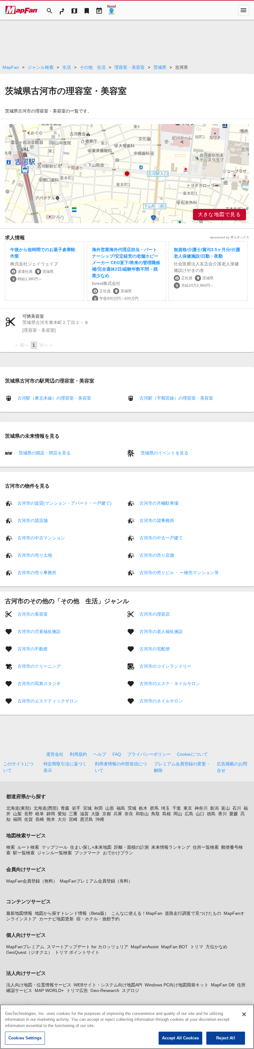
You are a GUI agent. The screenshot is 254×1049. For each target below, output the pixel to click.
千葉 (176, 808)
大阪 (95, 813)
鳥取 (155, 813)
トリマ (196, 946)
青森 (65, 808)
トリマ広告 (77, 990)
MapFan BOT (174, 946)
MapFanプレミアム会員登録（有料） (96, 881)
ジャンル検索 (41, 67)
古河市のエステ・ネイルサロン (169, 683)
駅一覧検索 (24, 852)
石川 (236, 808)
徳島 (211, 813)
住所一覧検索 (206, 847)
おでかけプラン (118, 852)
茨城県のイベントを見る (163, 452)
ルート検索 (28, 847)
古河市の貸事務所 (156, 520)
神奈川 (201, 808)
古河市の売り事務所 (36, 572)
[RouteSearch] (62, 10)
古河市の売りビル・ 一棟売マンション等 (179, 572)
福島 (120, 808)
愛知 (62, 813)
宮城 (87, 808)
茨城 (132, 808)
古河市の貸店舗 (32, 520)
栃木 (143, 808)
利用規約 (78, 754)
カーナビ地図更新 (56, 918)
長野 (28, 813)
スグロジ (130, 990)
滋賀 (84, 813)
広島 (189, 813)
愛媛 (233, 813)
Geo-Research (104, 990)
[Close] (244, 1014)
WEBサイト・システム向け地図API (108, 984)
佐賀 (28, 819)
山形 (109, 808)
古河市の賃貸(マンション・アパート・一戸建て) (64, 502)
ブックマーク (87, 852)
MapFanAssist (145, 946)
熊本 (50, 819)
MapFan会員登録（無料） (31, 881)
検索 (10, 847)
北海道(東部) (18, 808)
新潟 (214, 808)
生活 (66, 67)
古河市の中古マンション (41, 537)
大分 (62, 819)
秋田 (98, 808)
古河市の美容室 (32, 613)
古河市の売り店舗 (156, 554)
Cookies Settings (25, 1038)
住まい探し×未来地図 (91, 847)
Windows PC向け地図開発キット (176, 984)
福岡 (17, 819)
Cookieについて (192, 754)
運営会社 (55, 754)
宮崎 (73, 819)
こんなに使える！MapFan (136, 913)
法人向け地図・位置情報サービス (38, 984)
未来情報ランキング (170, 847)
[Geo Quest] (111, 10)
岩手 (76, 808)
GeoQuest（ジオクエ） (29, 952)
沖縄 (99, 819)
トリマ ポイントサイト (77, 952)
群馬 (154, 808)
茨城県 (159, 67)
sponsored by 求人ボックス (229, 237)
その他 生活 (93, 67)
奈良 (129, 813)
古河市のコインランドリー (165, 665)
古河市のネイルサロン (161, 700)
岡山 (177, 813)
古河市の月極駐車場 (158, 502)
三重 (73, 813)
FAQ (116, 754)
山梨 (17, 813)
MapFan (10, 67)
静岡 (50, 813)
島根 (166, 813)
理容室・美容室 (129, 67)
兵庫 (117, 813)
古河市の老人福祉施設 (161, 631)
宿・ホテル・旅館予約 (98, 918)
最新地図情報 (19, 913)
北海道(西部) (45, 808)
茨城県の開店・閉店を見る (44, 452)
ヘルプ (99, 754)
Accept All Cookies (180, 1038)
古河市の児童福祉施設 (39, 631)
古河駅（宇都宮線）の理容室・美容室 (176, 398)
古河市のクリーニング (39, 665)
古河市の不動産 (32, 648)
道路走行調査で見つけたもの (193, 913)
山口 (200, 813)
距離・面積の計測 (131, 847)
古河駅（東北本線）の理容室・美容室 (54, 398)
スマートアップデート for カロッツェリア (87, 946)
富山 (225, 808)
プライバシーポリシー (149, 754)
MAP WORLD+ (49, 990)
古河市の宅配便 (154, 648)
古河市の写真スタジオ (39, 683)
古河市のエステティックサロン (47, 700)
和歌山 (142, 813)
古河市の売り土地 (34, 554)
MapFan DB (222, 984)
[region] (127, 173)
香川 (222, 813)
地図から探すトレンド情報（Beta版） (72, 913)
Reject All (225, 1038)
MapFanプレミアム (25, 946)
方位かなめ (216, 946)
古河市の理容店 (154, 613)
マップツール (55, 847)
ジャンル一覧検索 (54, 852)
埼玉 (165, 808)
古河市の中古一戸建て (161, 537)
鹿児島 (86, 819)
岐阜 (39, 813)
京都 (106, 813)
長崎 (39, 819)
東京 (187, 808)
